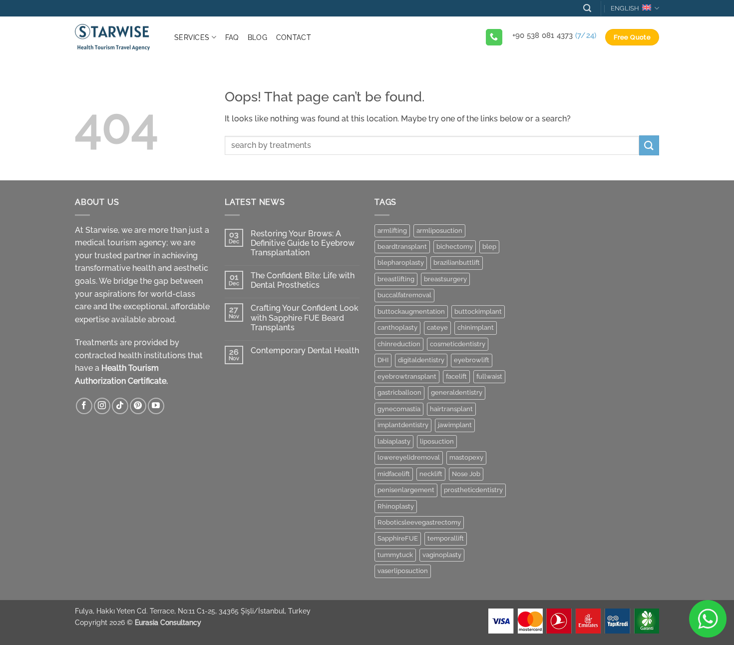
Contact (293, 37)
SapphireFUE (397, 538)
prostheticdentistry (473, 490)
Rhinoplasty (395, 506)
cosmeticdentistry (457, 344)
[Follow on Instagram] (102, 406)
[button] (587, 8)
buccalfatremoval (404, 295)
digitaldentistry (421, 360)
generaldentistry (456, 392)
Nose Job (466, 474)
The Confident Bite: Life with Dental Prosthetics (303, 280)
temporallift (445, 538)
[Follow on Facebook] (84, 406)
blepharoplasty (400, 262)
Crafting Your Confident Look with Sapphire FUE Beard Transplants (305, 317)
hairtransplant (451, 409)
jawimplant (455, 425)
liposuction (437, 441)
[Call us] (494, 37)
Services (191, 37)
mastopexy (466, 457)
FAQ (232, 37)
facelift (456, 376)
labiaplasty (393, 441)
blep (489, 246)
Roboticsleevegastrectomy (419, 522)
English (625, 8)
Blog (257, 37)
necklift (430, 474)
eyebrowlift (471, 360)
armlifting (392, 230)
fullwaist (489, 376)
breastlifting (395, 279)
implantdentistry (402, 425)
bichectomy (454, 246)
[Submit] (649, 145)
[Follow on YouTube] (156, 406)
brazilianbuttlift (456, 262)
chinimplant (475, 327)
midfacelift (393, 474)
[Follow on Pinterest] (138, 406)
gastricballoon (399, 392)
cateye (437, 327)
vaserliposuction (402, 571)
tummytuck (395, 555)
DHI (382, 360)
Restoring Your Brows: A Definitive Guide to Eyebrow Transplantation (303, 243)
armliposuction (439, 230)
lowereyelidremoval (408, 457)
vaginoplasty (441, 555)
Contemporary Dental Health (305, 350)
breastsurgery (445, 279)
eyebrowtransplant (406, 376)
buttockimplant (478, 311)
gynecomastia (398, 409)
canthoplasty (397, 327)
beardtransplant (402, 246)
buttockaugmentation (411, 311)
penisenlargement (405, 490)
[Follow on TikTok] (120, 406)
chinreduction (398, 344)
